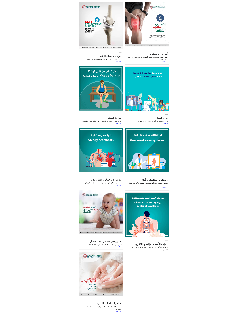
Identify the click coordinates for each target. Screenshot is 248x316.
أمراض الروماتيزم (158, 53)
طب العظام (161, 118)
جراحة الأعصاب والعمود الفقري (151, 244)
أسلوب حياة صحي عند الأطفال (105, 241)
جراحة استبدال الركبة (110, 56)
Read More (165, 62)
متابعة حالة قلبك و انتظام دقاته (105, 179)
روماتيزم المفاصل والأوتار (154, 179)
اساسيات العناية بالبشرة (109, 303)
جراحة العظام (114, 117)
